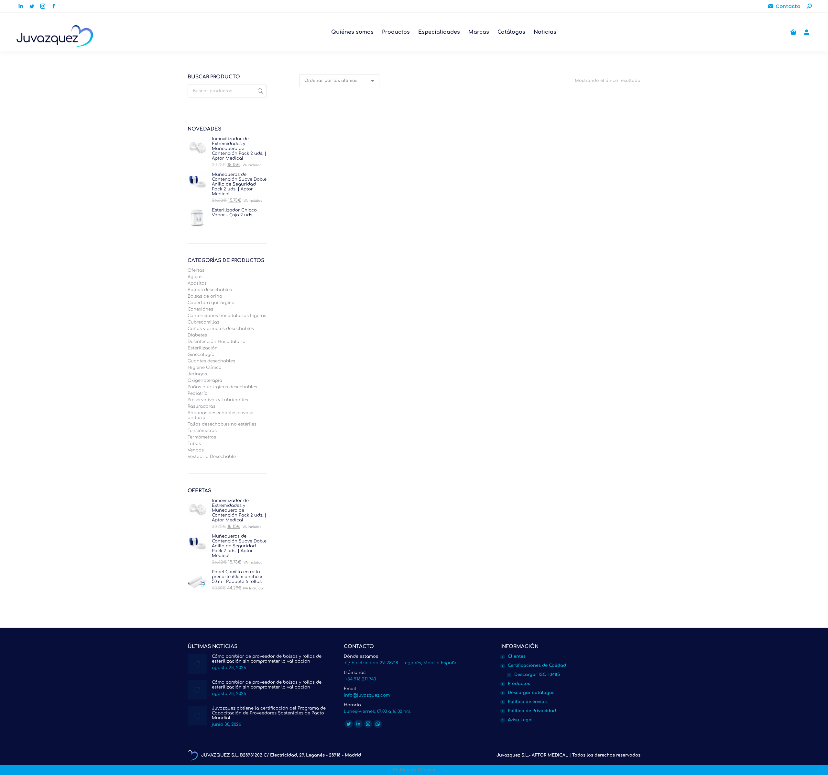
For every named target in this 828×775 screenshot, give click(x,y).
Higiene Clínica (205, 367)
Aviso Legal (520, 720)
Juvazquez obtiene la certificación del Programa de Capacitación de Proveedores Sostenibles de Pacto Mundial (269, 713)
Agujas (195, 277)
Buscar (259, 91)
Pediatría (198, 393)
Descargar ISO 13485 (537, 674)
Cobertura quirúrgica (211, 303)
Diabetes (197, 335)
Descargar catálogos (531, 692)
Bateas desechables (210, 290)
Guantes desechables (211, 361)
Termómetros (202, 437)
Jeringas (197, 374)
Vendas (196, 450)
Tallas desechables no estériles (222, 424)
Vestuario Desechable (212, 456)
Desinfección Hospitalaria (216, 341)
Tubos (194, 443)
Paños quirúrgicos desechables (222, 387)
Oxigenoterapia (205, 380)
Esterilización (203, 348)
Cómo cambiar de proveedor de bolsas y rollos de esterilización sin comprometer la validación (266, 659)
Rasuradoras (201, 406)
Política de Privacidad (532, 711)
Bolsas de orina (205, 296)
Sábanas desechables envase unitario (220, 415)
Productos (519, 683)
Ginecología (201, 354)
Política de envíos (527, 702)
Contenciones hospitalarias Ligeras (227, 315)
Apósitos (197, 283)
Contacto (788, 6)
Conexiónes (200, 309)
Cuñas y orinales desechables (221, 328)
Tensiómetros (202, 430)
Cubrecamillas (203, 322)
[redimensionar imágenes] (197, 664)
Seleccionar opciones (338, 206)
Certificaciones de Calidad (537, 665)
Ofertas (196, 270)
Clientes (517, 656)
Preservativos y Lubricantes (218, 400)
